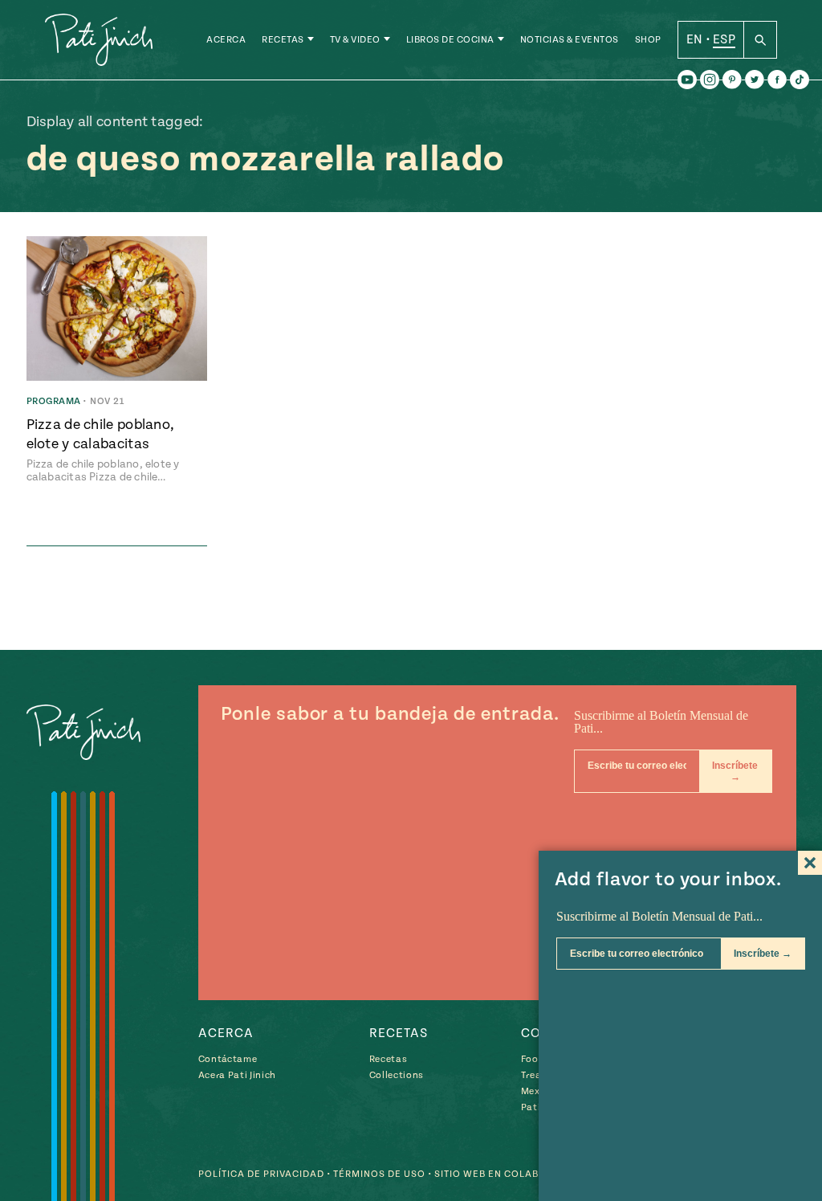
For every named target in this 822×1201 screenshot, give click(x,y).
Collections (396, 1075)
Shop (648, 40)
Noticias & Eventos (569, 40)
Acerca (226, 40)
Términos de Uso (379, 1174)
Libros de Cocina (450, 40)
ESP (724, 39)
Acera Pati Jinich (237, 1075)
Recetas (283, 40)
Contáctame (228, 1059)
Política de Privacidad (261, 1174)
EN (694, 39)
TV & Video (355, 40)
